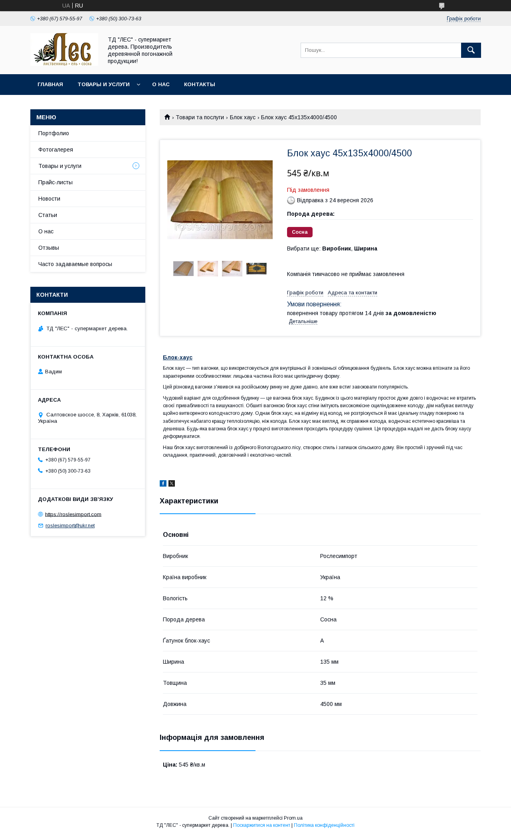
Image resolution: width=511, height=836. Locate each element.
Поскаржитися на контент (261, 825)
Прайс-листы (55, 182)
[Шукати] (471, 50)
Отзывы (48, 247)
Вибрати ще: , (332, 248)
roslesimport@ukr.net (70, 525)
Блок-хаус (177, 357)
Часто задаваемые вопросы (75, 264)
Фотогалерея (55, 149)
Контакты (199, 84)
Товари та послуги (200, 117)
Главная (50, 84)
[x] (171, 484)
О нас (161, 84)
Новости (49, 198)
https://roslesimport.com (73, 514)
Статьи (47, 215)
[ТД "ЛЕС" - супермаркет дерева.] (64, 64)
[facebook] (163, 484)
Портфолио (53, 133)
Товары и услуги (103, 84)
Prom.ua (293, 818)
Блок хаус (243, 117)
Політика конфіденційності (324, 825)
